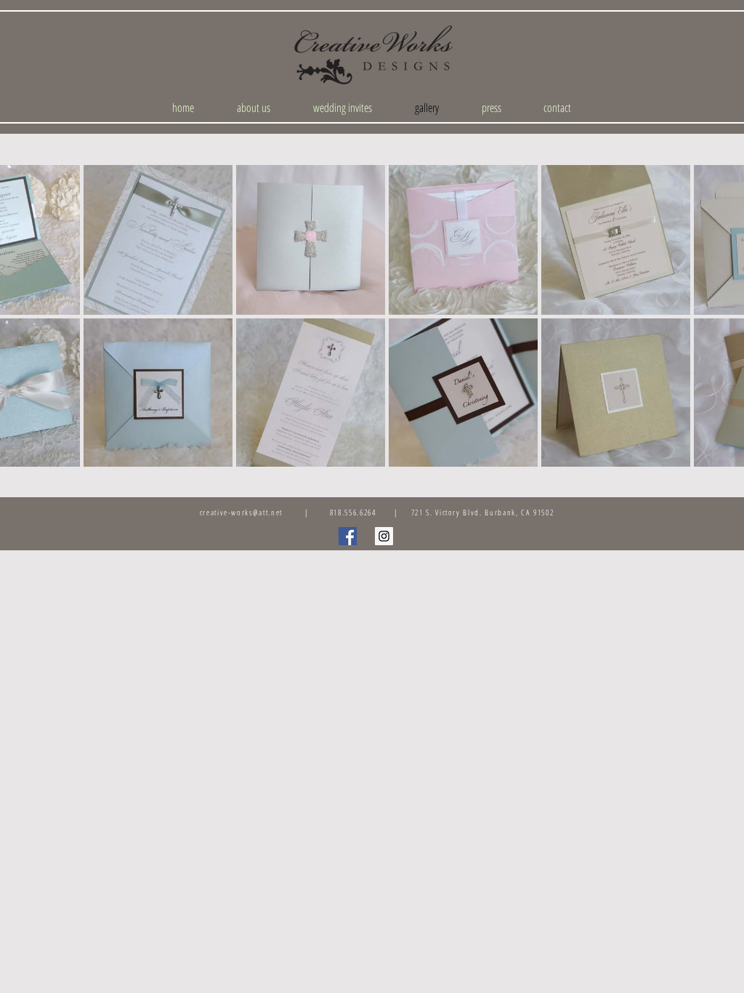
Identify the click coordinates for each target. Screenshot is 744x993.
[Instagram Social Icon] (384, 536)
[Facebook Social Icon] (348, 536)
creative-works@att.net (241, 512)
